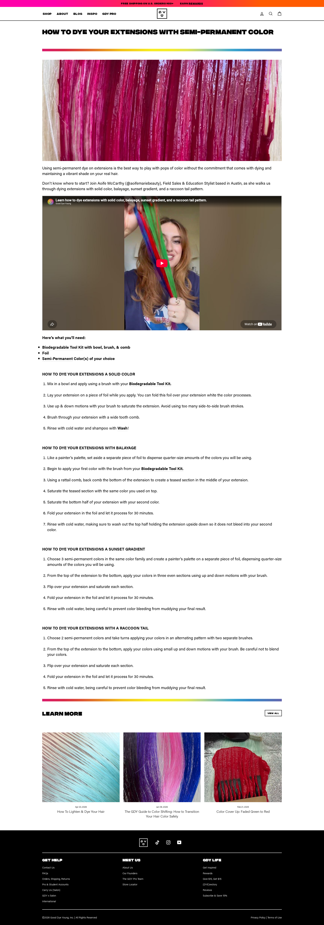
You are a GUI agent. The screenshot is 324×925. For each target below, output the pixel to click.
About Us (128, 867)
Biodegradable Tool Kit (62, 347)
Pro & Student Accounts (55, 884)
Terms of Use (274, 917)
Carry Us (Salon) (51, 890)
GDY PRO (109, 13)
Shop (47, 13)
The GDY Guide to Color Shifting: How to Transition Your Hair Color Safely (162, 814)
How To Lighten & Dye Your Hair (81, 811)
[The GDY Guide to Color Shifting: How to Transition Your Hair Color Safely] (162, 763)
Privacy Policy (258, 917)
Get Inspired (209, 867)
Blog (77, 13)
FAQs (45, 873)
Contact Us (48, 867)
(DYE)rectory (210, 884)
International (49, 901)
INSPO (92, 13)
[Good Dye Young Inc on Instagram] (168, 842)
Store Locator (130, 884)
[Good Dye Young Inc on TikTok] (157, 842)
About (62, 13)
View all (273, 713)
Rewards (207, 873)
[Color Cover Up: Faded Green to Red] (243, 763)
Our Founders (130, 873)
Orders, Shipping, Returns (56, 878)
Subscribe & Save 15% (215, 895)
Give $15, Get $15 (212, 878)
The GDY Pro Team (133, 878)
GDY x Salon (49, 895)
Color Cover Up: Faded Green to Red (243, 811)
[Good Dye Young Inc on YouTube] (179, 842)
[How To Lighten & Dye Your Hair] (81, 763)
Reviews (207, 890)
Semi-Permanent (57, 358)
